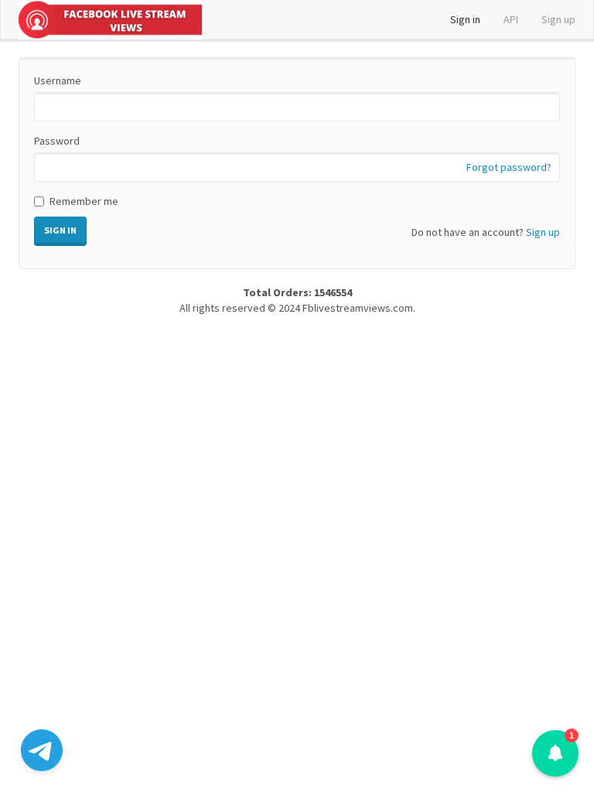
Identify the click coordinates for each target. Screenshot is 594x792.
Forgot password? (508, 167)
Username (57, 80)
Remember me (84, 201)
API (511, 19)
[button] (555, 753)
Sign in (465, 19)
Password (57, 141)
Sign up (558, 19)
